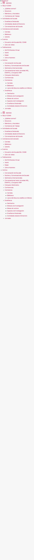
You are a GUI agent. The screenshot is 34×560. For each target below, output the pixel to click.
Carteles (7, 32)
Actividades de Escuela (9, 18)
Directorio (8, 11)
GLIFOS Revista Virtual (12, 50)
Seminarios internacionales (13, 68)
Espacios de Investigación (15, 101)
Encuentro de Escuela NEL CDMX (15, 42)
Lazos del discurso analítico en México (19, 88)
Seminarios (10, 93)
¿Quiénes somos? (10, 8)
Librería (7, 37)
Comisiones (8, 80)
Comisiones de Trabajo (12, 16)
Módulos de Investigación (15, 96)
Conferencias (9, 77)
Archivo (4, 60)
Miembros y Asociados (12, 13)
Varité (6, 52)
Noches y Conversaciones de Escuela (17, 65)
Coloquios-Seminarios (12, 75)
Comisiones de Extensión (10, 29)
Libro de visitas (9, 45)
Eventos (5, 39)
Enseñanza (8, 90)
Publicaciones (6, 47)
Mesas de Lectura (13, 98)
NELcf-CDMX (6, 5)
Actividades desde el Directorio (15, 24)
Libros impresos (10, 57)
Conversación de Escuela (13, 63)
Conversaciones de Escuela (13, 26)
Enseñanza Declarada (12, 21)
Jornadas (8, 108)
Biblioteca (8, 34)
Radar (7, 55)
